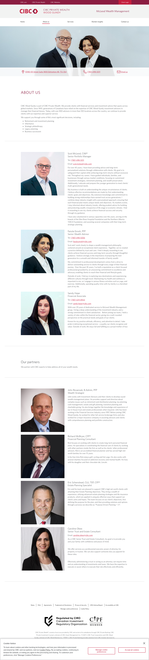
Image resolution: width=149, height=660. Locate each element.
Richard (79, 436)
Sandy (74, 293)
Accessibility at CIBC (112, 605)
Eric (84, 482)
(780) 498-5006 (78, 238)
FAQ (39, 605)
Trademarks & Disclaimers (63, 605)
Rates (32, 605)
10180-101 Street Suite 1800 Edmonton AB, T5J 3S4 (46, 72)
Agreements (48, 605)
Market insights (97, 22)
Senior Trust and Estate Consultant (84, 531)
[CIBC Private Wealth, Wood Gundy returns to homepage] (57, 11)
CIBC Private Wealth (38, 2)
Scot (78, 153)
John (82, 390)
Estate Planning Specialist (80, 485)
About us (46, 22)
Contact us (125, 22)
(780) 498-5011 (93, 72)
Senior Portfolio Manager (79, 156)
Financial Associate (77, 296)
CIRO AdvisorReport (96, 605)
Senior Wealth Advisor (78, 234)
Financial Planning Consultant (82, 439)
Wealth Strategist (76, 393)
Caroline (75, 528)
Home (22, 22)
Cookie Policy (85, 609)
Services (70, 22)
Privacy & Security (81, 605)
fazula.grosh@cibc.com (82, 241)
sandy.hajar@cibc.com (82, 303)
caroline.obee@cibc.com (83, 535)
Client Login (125, 2)
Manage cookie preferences (69, 609)
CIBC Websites (55, 2)
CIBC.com (23, 2)
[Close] (144, 643)
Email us (124, 72)
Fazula (77, 231)
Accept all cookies (132, 650)
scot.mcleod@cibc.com (82, 164)
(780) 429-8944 (78, 300)
